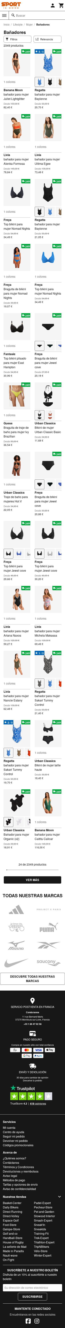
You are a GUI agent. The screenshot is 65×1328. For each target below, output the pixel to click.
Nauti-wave (10, 1255)
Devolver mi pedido (15, 1141)
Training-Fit (41, 1233)
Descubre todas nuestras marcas (32, 978)
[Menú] (4, 15)
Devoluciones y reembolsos (20, 1171)
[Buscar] (13, 15)
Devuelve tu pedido (32, 1080)
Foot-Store (9, 1225)
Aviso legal (10, 1176)
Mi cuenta (9, 1127)
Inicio (7, 24)
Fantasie (9, 354)
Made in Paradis (13, 1251)
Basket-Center (12, 1203)
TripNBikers (41, 1247)
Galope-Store (11, 1229)
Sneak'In (39, 1225)
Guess (8, 423)
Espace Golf (11, 1220)
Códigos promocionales (18, 1145)
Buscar (20, 15)
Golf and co (10, 1233)
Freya (7, 220)
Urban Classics (45, 423)
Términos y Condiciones (18, 1167)
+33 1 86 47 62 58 (33, 1024)
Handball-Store (12, 1238)
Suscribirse (32, 1296)
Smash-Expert (43, 1220)
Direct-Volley (11, 1216)
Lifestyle (18, 24)
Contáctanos (32, 1012)
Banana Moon (13, 90)
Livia (7, 155)
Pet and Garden (44, 1212)
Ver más (32, 880)
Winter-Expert (42, 1255)
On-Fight (8, 1260)
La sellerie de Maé (15, 1247)
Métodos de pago (14, 1180)
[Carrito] (61, 5)
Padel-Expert (42, 1203)
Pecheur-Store (43, 1207)
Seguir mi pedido (14, 1136)
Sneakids (40, 1229)
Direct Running (12, 1212)
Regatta (40, 90)
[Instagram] (37, 1321)
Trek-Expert (41, 1238)
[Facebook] (28, 1321)
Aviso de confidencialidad (19, 1189)
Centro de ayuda (13, 1132)
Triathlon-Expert (44, 1242)
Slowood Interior (44, 1216)
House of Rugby (13, 1242)
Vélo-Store (40, 1251)
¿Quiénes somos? (14, 1158)
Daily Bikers (10, 1207)
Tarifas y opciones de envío (20, 1184)
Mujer (29, 24)
